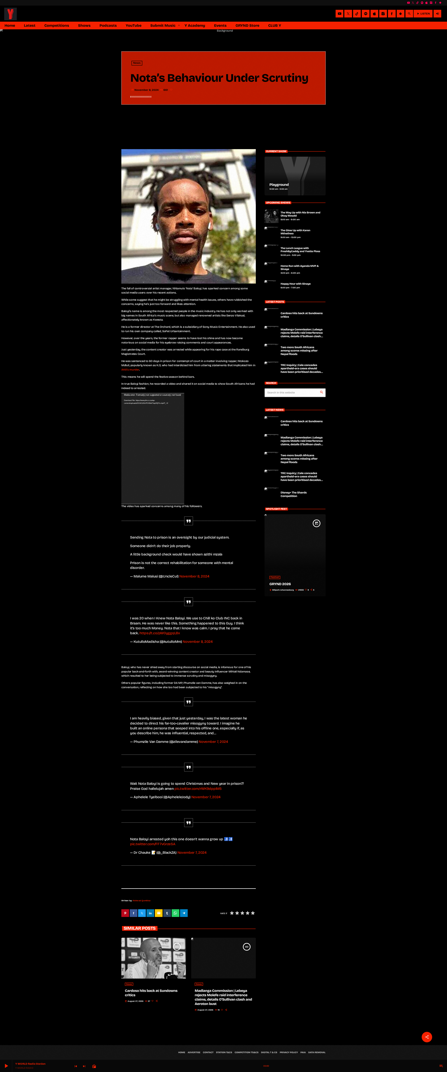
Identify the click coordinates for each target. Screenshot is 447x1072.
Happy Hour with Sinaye (296, 284)
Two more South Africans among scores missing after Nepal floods (299, 351)
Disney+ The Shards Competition (294, 494)
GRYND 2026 (280, 584)
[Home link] (10, 13)
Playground (279, 185)
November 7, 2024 (213, 742)
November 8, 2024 (194, 576)
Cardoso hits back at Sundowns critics (302, 315)
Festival (275, 577)
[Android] (440, 3)
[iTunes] (426, 3)
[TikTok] (417, 3)
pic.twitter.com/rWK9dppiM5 (198, 788)
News (137, 63)
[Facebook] (435, 3)
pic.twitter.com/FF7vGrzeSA (152, 844)
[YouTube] (408, 3)
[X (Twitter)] (413, 3)
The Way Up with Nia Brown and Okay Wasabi (300, 214)
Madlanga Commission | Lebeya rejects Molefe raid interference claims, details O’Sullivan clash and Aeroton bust (223, 997)
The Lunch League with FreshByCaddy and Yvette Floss (300, 250)
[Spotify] (422, 3)
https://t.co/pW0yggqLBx (160, 633)
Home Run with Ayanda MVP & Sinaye (300, 268)
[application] (152, 448)
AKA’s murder (130, 369)
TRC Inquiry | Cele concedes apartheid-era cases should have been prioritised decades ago (301, 370)
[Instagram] (431, 3)
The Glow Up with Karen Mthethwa (295, 232)
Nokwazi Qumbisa (141, 900)
